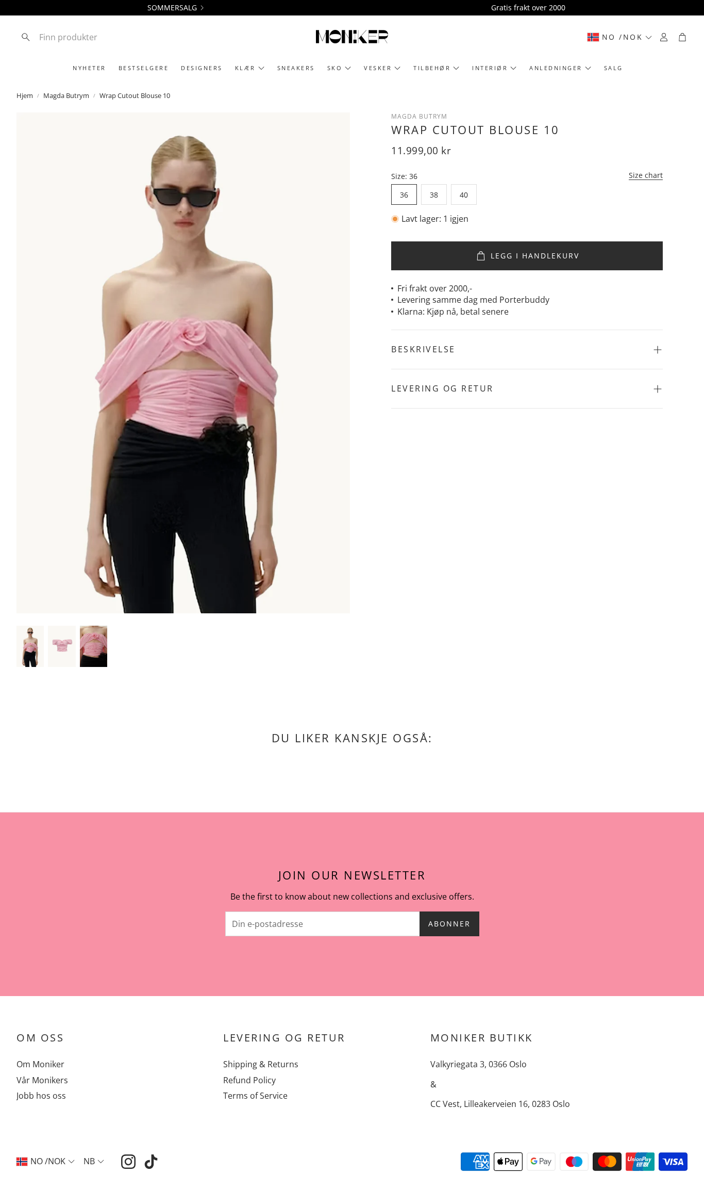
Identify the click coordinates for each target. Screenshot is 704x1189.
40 (464, 195)
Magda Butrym (66, 95)
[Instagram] (128, 1161)
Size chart (646, 175)
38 (434, 195)
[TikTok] (151, 1161)
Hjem (24, 95)
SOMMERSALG (172, 7)
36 (404, 195)
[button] (84, 37)
